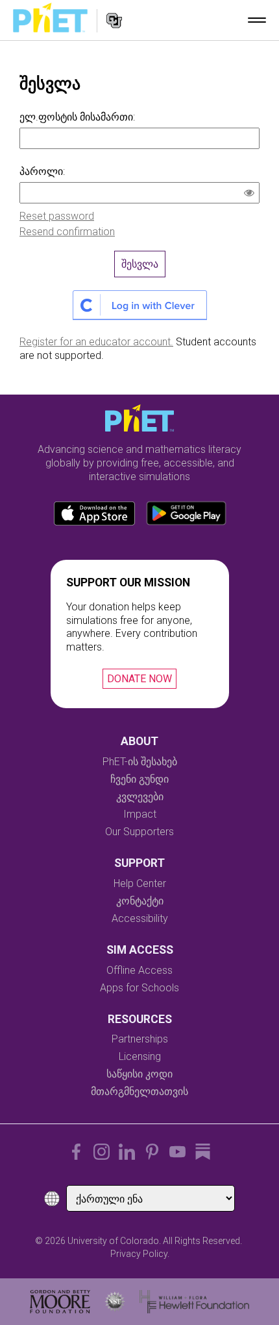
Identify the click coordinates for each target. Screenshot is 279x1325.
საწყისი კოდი (139, 1074)
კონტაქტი (140, 901)
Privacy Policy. (139, 1254)
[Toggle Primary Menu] (257, 20)
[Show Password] (252, 194)
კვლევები (140, 796)
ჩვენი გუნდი (139, 779)
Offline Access (139, 970)
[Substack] (203, 1152)
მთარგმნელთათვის (139, 1091)
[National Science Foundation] (115, 1301)
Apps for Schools (139, 988)
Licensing (140, 1056)
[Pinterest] (152, 1152)
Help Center (140, 883)
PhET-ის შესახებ (140, 761)
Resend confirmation (67, 231)
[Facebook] (76, 1152)
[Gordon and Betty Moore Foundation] (60, 1301)
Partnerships (140, 1039)
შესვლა (139, 264)
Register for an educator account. (96, 342)
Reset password (56, 216)
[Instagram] (101, 1152)
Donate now (139, 679)
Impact (139, 814)
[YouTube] (177, 1152)
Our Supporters (139, 831)
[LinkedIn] (127, 1152)
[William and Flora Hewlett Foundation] (194, 1301)
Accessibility (140, 918)
